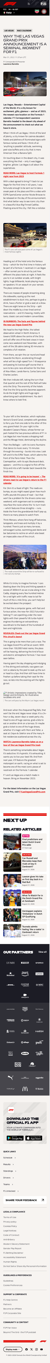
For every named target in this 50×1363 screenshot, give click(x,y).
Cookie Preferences (12, 1285)
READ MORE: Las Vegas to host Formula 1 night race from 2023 (23, 174)
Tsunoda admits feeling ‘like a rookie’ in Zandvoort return (33, 929)
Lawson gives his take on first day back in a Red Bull (32, 879)
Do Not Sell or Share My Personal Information (25, 1266)
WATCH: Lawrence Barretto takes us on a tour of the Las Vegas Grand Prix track (23, 743)
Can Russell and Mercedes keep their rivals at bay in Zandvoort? (32, 862)
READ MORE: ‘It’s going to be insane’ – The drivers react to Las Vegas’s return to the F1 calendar (24, 480)
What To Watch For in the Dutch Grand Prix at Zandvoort (32, 898)
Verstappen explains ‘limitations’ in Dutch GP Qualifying (32, 914)
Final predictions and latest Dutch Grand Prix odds (32, 842)
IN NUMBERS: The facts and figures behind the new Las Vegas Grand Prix (24, 323)
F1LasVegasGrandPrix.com (32, 791)
